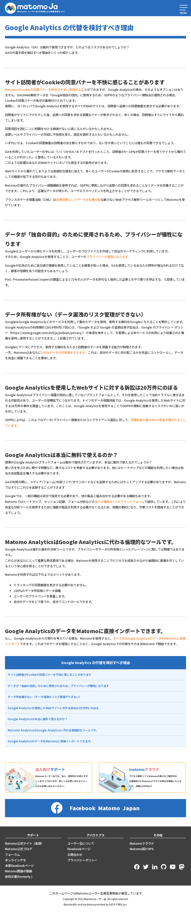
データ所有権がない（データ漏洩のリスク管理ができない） (45, 697)
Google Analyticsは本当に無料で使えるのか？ (37, 719)
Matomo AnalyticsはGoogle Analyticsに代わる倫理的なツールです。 (53, 730)
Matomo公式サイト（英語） (24, 843)
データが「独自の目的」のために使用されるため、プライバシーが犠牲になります (58, 686)
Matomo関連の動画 (18, 871)
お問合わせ (74, 854)
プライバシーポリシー (82, 860)
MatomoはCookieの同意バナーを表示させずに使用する (43, 89)
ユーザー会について (80, 843)
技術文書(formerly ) (18, 876)
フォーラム (12, 854)
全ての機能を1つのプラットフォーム (119, 501)
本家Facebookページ (19, 865)
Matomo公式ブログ (18, 849)
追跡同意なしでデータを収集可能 (78, 199)
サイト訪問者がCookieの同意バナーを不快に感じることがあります (49, 675)
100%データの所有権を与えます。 (64, 352)
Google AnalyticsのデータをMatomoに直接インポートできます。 (50, 741)
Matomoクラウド (142, 843)
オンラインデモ (15, 860)
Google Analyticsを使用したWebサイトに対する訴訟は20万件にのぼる (53, 708)
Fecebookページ (79, 849)
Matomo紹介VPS (142, 849)
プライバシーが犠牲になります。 (108, 256)
